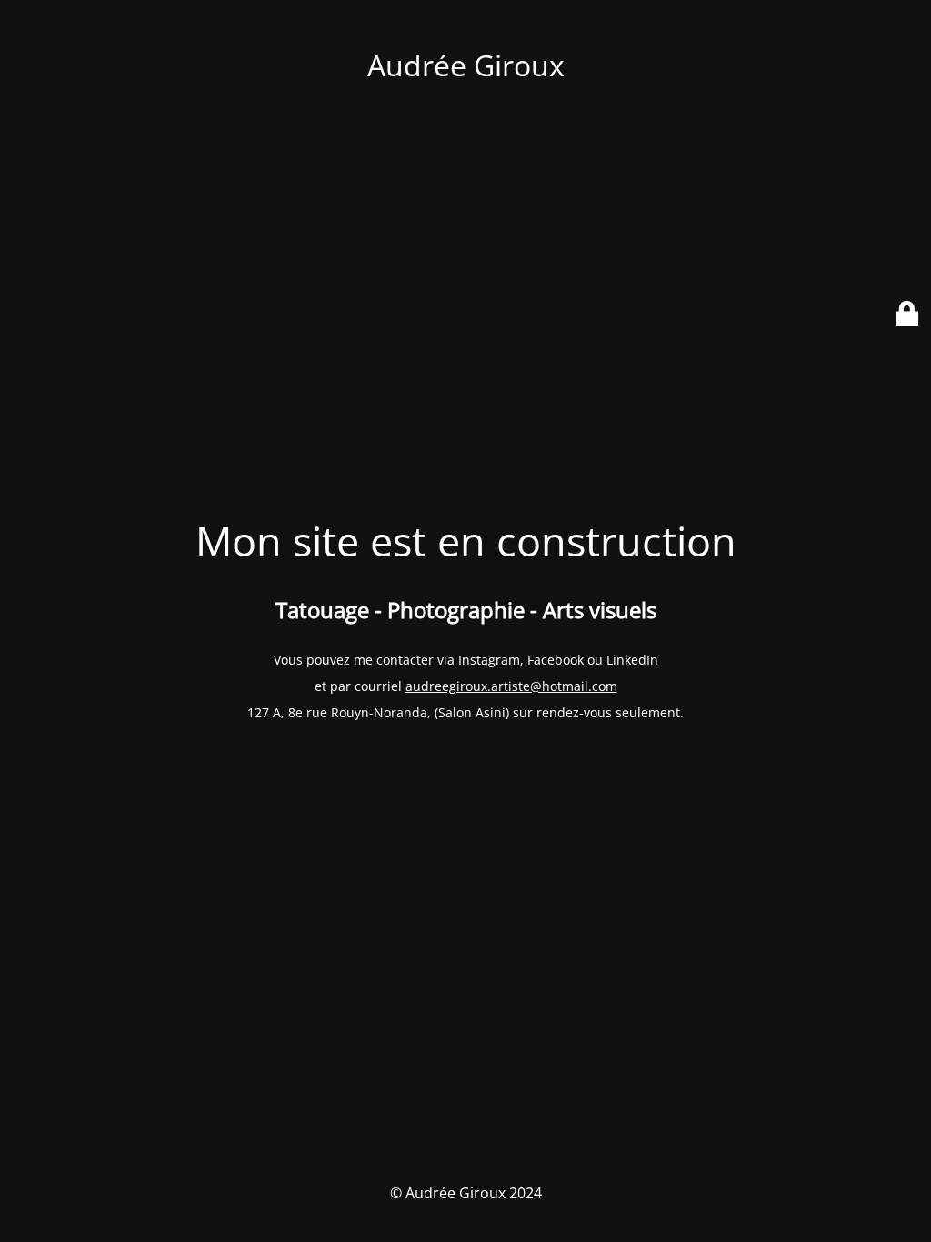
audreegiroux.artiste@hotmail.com (511, 686)
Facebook (555, 659)
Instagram (489, 659)
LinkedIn (632, 659)
